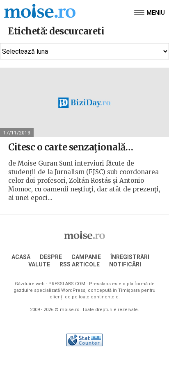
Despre (51, 257)
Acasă (20, 257)
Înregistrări (129, 257)
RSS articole (79, 264)
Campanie (86, 257)
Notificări (125, 264)
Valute (39, 264)
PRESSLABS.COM (66, 283)
